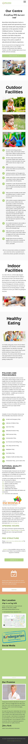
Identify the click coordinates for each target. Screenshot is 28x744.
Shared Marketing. (17, 740)
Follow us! (14, 677)
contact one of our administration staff (14, 541)
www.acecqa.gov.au (14, 523)
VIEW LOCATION (13, 55)
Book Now (14, 589)
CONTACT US (13, 560)
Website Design (10, 740)
